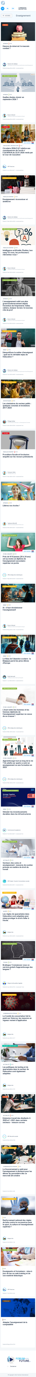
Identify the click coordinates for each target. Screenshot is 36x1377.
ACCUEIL (7, 15)
